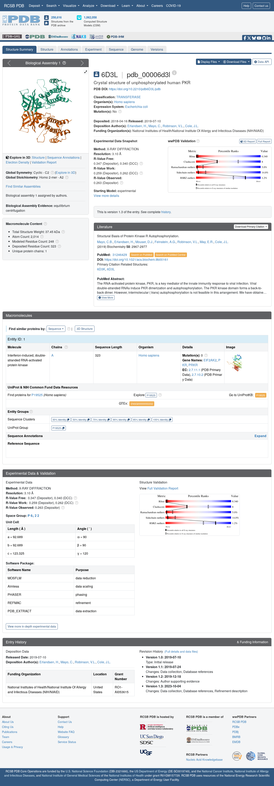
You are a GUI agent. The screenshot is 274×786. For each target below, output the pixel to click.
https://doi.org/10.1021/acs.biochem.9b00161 (136, 259)
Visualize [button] (70, 5)
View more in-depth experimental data (32, 626)
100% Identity (160, 419)
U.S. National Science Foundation (87, 771)
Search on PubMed (141, 254)
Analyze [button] (89, 5)
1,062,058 (90, 17)
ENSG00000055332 (142, 403)
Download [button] (108, 5)
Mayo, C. (154, 126)
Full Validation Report (162, 488)
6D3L (111, 269)
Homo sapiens (124, 101)
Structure (47, 49)
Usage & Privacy (12, 747)
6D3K (101, 269)
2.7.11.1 (194, 369)
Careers (157, 5)
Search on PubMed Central (171, 254)
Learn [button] (126, 5)
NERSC (124, 780)
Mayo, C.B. (105, 241)
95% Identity (139, 419)
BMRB (236, 737)
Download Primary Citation (250, 226)
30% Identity (59, 419)
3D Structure (85, 329)
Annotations (69, 49)
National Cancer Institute (217, 771)
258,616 (56, 17)
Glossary (63, 737)
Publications (9, 732)
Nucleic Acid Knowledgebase (204, 759)
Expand (260, 435)
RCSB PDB (14, 5)
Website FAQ (66, 732)
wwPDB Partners (244, 716)
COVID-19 (173, 5)
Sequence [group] (54, 329)
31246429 (120, 254)
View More (107, 297)
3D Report (249, 141)
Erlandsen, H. (137, 126)
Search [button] (51, 5)
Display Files (209, 62)
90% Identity (119, 419)
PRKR (193, 365)
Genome (137, 49)
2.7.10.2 (197, 374)
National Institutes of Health (126, 775)
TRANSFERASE (128, 97)
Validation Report (44, 162)
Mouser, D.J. (144, 241)
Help (246, 6)
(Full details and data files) (181, 651)
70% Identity (99, 419)
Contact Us (65, 722)
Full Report (264, 141)
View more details (106, 195)
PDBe (235, 727)
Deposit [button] (35, 5)
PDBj (235, 732)
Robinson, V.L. (173, 126)
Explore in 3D (65, 172)
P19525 (37, 394)
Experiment (93, 49)
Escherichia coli (136, 106)
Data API (263, 62)
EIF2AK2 (210, 360)
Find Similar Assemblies (23, 186)
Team (5, 737)
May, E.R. (206, 241)
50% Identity (79, 419)
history (165, 212)
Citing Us (7, 727)
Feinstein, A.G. (165, 241)
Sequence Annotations (63, 157)
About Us (8, 722)
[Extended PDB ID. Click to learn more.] (174, 72)
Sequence (116, 49)
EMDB (236, 742)
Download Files (236, 62)
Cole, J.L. (192, 126)
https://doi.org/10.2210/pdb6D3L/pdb (135, 89)
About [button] (141, 5)
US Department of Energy (150, 771)
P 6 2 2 (33, 515)
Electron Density (17, 162)
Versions (157, 49)
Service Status (67, 742)
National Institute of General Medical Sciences (71, 775)
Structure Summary (19, 49)
